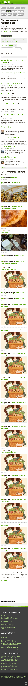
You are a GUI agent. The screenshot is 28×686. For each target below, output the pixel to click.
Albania (3, 628)
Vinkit (8, 11)
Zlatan (8, 106)
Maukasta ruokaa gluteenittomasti (13, 73)
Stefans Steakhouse (5, 636)
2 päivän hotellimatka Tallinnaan (13, 114)
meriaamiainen (6, 93)
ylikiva (8, 64)
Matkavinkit (12, 40)
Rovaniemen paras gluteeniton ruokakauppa (11, 268)
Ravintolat (19, 40)
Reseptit (14, 11)
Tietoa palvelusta (4, 676)
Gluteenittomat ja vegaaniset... (8, 640)
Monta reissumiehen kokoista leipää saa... (10, 660)
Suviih (7, 129)
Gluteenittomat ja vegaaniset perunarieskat (11, 207)
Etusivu (3, 8)
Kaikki (6, 40)
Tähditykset (18, 49)
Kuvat (10, 14)
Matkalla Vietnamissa (8, 157)
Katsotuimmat (12, 45)
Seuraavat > (24, 57)
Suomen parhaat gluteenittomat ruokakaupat (12, 256)
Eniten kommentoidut (7, 49)
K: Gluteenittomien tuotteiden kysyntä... (10, 618)
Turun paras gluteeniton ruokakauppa (9, 644)
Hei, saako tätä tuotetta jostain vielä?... (9, 669)
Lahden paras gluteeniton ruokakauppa (10, 649)
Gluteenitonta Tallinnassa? (7, 625)
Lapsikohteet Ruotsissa (9, 104)
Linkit (15, 14)
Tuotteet (3, 14)
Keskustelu (10, 8)
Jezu (8, 148)
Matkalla (20, 11)
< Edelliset (4, 57)
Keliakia (17, 8)
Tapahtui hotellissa (5, 620)
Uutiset (9, 676)
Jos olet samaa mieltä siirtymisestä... (9, 663)
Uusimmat (4, 45)
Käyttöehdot (13, 676)
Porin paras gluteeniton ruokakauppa (9, 647)
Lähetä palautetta (12, 677)
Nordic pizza (14, 177)
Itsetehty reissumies (5, 615)
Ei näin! (15, 41)
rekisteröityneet (7, 31)
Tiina (8, 159)
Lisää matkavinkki (6, 36)
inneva (8, 139)
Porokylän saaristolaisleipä (7, 617)
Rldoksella (3, 623)
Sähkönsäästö (19, 677)
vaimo (7, 75)
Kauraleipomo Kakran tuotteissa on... (9, 666)
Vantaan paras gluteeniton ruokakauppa (10, 646)
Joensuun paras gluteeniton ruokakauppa (10, 451)
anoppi (8, 95)
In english (6, 677)
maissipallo (11, 85)
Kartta (3, 11)
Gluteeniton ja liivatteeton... (7, 638)
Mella (2, 177)
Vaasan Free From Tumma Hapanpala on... (10, 656)
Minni (7, 118)
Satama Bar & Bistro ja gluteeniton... (9, 641)
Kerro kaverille (19, 676)
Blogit (23, 8)
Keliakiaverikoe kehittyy (6, 621)
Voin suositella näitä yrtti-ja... (7, 665)
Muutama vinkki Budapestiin (11, 137)
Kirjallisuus (10, 41)
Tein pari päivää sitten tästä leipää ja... (9, 659)
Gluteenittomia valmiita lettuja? (8, 627)
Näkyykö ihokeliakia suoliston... (8, 624)
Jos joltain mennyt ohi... (6, 667)
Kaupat (25, 40)
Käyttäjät (21, 14)
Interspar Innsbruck (8, 146)
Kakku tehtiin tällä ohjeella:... (7, 662)
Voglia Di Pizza (6, 127)
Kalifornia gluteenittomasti (10, 83)
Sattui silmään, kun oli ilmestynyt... (8, 657)
